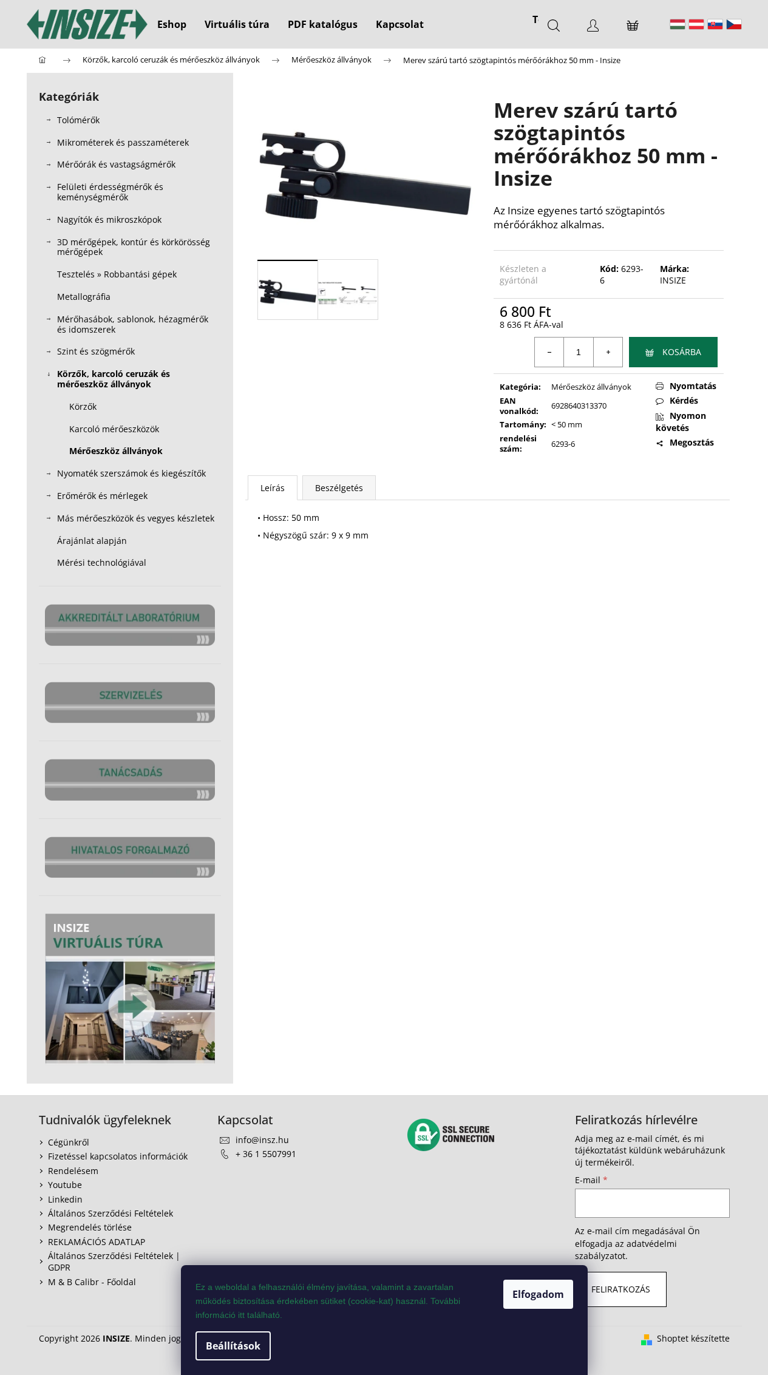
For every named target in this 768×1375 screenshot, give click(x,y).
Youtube (65, 1184)
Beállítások (233, 1346)
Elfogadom (538, 1294)
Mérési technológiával (101, 562)
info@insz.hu (262, 1140)
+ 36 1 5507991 (266, 1153)
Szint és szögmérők (96, 351)
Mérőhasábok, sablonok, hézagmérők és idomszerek (132, 324)
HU (677, 24)
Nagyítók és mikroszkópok (109, 219)
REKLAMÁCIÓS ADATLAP (96, 1242)
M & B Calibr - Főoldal (92, 1282)
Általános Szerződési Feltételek (110, 1213)
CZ (734, 24)
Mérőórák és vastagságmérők (116, 164)
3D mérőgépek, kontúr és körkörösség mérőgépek (133, 247)
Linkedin (65, 1199)
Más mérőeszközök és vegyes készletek (135, 518)
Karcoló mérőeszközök (114, 429)
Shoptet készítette (693, 1338)
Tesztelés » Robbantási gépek (117, 274)
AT (696, 24)
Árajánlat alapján (92, 540)
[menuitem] (171, 24)
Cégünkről (68, 1142)
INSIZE (673, 280)
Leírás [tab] (272, 488)
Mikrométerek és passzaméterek (123, 142)
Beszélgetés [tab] (339, 488)
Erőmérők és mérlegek (102, 495)
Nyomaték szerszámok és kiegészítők (131, 473)
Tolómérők (78, 120)
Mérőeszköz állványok (116, 451)
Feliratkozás (620, 1289)
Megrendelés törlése (90, 1227)
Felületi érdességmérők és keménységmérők (110, 192)
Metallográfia (83, 296)
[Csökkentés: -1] (549, 352)
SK (715, 24)
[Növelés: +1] (607, 352)
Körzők (83, 406)
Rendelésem (73, 1170)
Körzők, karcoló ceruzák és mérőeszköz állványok (113, 379)
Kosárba (681, 352)
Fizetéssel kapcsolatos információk (118, 1156)
